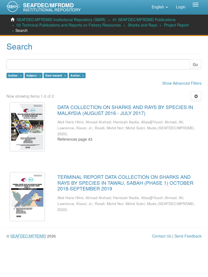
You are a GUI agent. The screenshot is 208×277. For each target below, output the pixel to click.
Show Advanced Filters (182, 83)
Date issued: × (55, 75)
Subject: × (33, 75)
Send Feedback (188, 236)
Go (195, 64)
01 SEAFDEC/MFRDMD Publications (144, 19)
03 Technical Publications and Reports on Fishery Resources (69, 25)
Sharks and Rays (142, 25)
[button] (160, 7)
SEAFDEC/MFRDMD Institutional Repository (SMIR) (61, 19)
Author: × (15, 75)
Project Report (176, 25)
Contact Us (161, 236)
